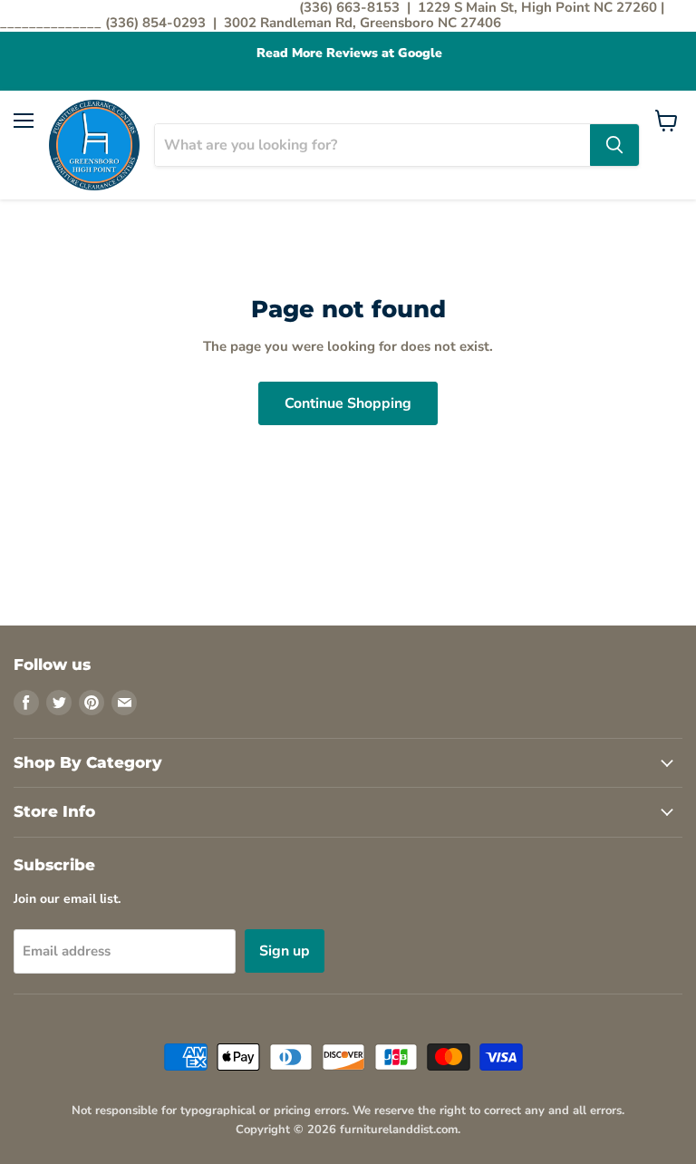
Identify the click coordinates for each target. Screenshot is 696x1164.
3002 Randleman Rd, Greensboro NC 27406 (362, 23)
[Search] (614, 145)
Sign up (284, 951)
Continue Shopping (348, 403)
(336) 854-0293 (157, 23)
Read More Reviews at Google (348, 53)
